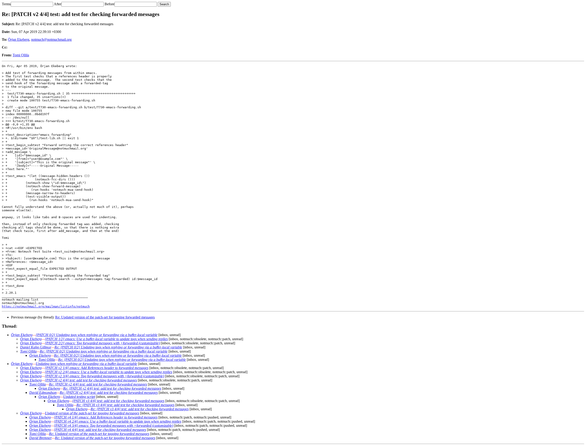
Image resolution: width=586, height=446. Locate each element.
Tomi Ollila (21, 55)
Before (109, 4)
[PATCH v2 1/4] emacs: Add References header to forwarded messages (96, 368)
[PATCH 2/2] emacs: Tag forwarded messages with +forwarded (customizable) (102, 343)
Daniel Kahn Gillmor (35, 347)
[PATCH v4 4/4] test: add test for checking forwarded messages (100, 430)
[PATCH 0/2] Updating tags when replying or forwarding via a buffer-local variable (96, 335)
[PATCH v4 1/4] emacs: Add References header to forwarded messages (105, 417)
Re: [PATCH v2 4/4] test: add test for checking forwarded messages (98, 384)
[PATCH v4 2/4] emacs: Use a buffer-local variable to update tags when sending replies (117, 421)
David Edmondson (43, 392)
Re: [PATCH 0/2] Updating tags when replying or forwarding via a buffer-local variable (118, 347)
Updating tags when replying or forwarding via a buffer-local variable (86, 364)
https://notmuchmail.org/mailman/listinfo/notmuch (46, 306)
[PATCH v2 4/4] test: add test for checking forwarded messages (91, 380)
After (57, 4)
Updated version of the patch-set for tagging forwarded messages (92, 413)
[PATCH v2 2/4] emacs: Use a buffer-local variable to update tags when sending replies (108, 372)
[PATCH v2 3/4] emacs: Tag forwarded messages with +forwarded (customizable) (104, 376)
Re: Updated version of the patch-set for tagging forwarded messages (105, 317)
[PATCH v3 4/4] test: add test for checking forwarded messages (118, 401)
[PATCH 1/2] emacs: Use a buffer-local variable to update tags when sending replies (106, 339)
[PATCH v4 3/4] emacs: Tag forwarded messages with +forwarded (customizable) (113, 425)
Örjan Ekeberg (18, 39)
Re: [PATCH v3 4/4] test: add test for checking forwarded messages (125, 405)
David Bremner (40, 438)
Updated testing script (79, 397)
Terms (6, 4)
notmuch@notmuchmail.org (51, 39)
